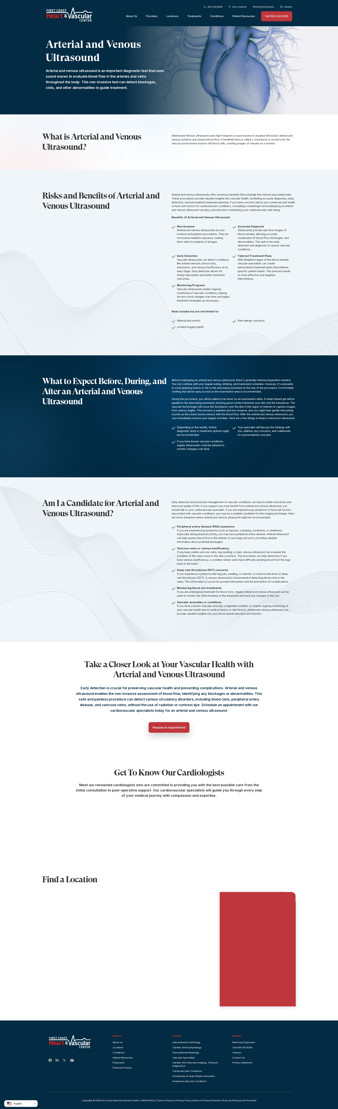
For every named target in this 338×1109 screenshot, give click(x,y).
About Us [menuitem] (131, 16)
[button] (20, 1103)
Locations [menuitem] (172, 16)
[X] (65, 1061)
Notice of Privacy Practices (207, 1100)
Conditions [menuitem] (217, 16)
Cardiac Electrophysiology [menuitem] (187, 1047)
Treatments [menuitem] (194, 16)
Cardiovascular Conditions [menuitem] (187, 1071)
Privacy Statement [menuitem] (242, 1062)
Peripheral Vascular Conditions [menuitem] (190, 1081)
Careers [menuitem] (288, 6)
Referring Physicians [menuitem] (263, 6)
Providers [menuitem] (152, 16)
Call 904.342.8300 (276, 16)
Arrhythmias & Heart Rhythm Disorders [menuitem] (194, 1076)
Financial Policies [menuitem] (122, 1067)
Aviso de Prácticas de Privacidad (239, 1100)
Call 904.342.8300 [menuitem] (242, 1047)
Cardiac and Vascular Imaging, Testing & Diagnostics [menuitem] (195, 1064)
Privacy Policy (184, 1100)
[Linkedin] (57, 1060)
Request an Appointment (169, 727)
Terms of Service (166, 1100)
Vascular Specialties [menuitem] (184, 1057)
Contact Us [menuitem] (238, 1057)
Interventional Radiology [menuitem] (186, 1052)
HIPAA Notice (148, 1100)
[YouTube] (72, 1060)
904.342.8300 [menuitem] (215, 6)
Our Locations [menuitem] (239, 6)
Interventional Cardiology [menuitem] (186, 1042)
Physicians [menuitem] (118, 1062)
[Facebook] (50, 1060)
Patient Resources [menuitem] (243, 16)
